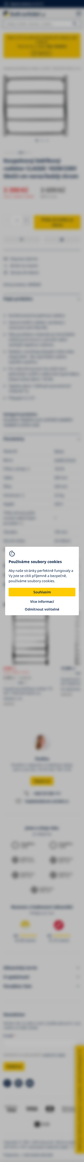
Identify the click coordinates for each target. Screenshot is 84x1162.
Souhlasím (42, 592)
